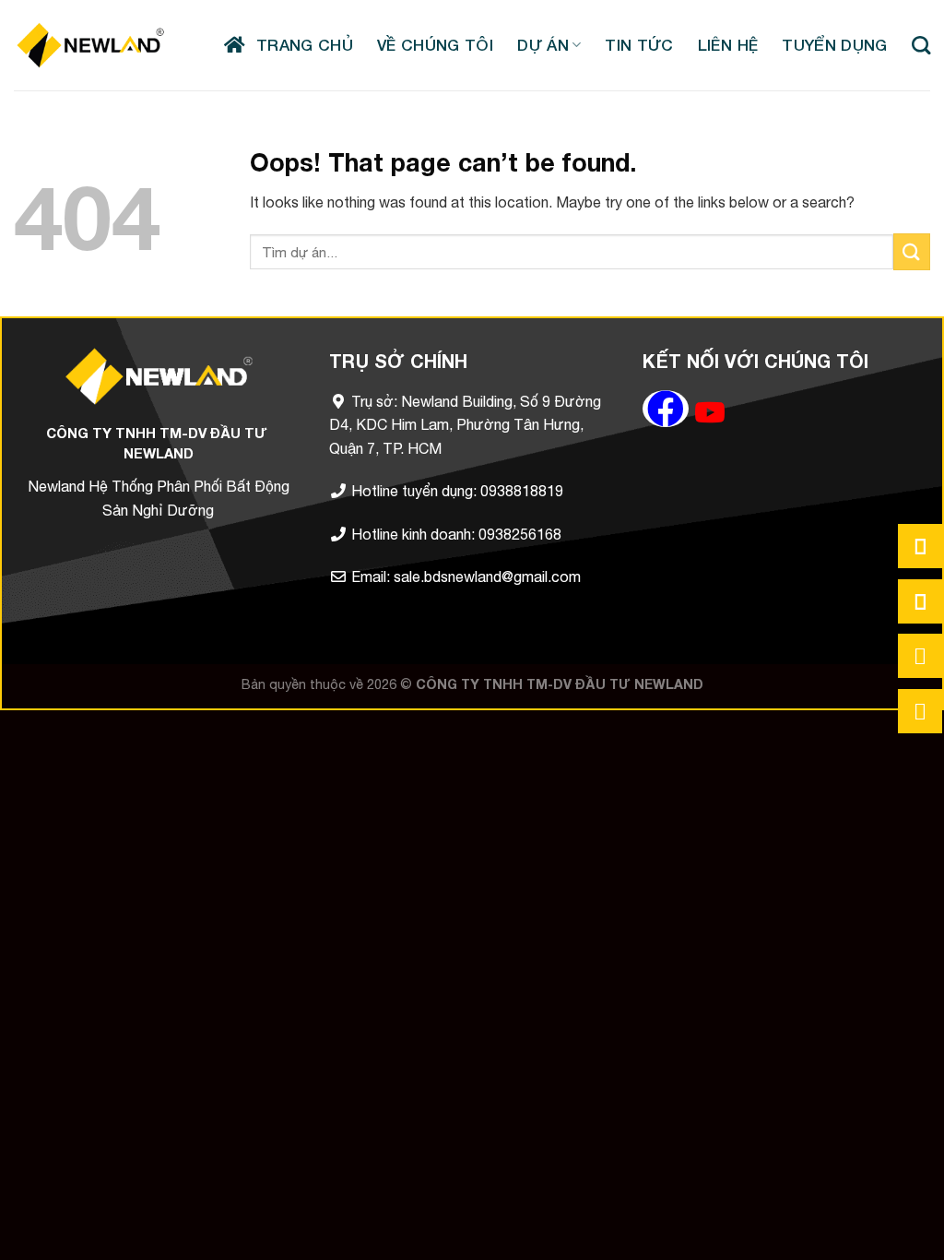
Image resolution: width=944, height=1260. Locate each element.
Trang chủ (299, 44)
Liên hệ (728, 44)
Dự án (543, 44)
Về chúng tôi (435, 44)
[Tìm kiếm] (921, 45)
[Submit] (911, 251)
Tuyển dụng (834, 44)
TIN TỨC (639, 44)
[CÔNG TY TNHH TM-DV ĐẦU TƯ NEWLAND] (90, 44)
